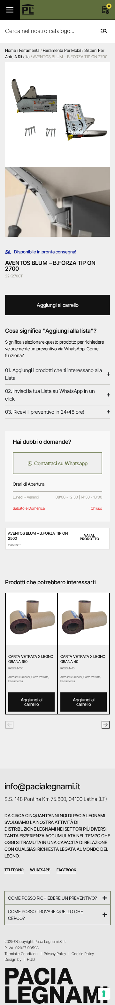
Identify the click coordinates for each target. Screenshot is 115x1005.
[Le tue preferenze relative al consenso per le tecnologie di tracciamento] (104, 994)
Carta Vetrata (40, 677)
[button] (9, 725)
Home (10, 50)
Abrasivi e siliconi (19, 677)
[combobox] (45, 31)
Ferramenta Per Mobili (62, 50)
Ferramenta (29, 50)
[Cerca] (102, 31)
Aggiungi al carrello (58, 305)
